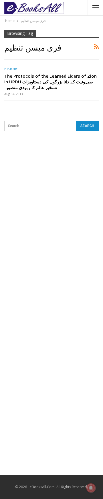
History (11, 69)
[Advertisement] (51, 192)
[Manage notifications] (91, 487)
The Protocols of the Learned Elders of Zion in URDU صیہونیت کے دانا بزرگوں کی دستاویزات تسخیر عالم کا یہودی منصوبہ (50, 81)
